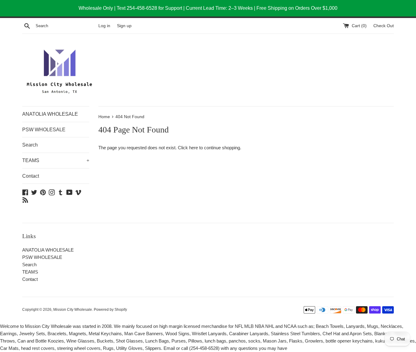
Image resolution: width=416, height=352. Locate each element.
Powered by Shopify (110, 309)
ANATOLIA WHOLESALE (50, 114)
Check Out (383, 26)
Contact (30, 176)
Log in (104, 26)
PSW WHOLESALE (43, 129)
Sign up (124, 26)
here (193, 147)
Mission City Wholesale (72, 309)
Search (30, 144)
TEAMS (55, 160)
